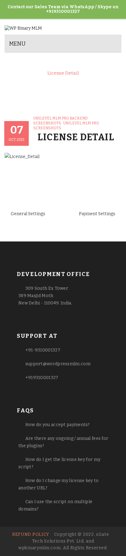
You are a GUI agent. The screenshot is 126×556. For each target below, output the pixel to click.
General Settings (28, 213)
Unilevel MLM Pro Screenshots (71, 62)
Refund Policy (30, 534)
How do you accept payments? (57, 424)
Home (22, 62)
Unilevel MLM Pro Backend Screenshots (60, 67)
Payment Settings (97, 213)
